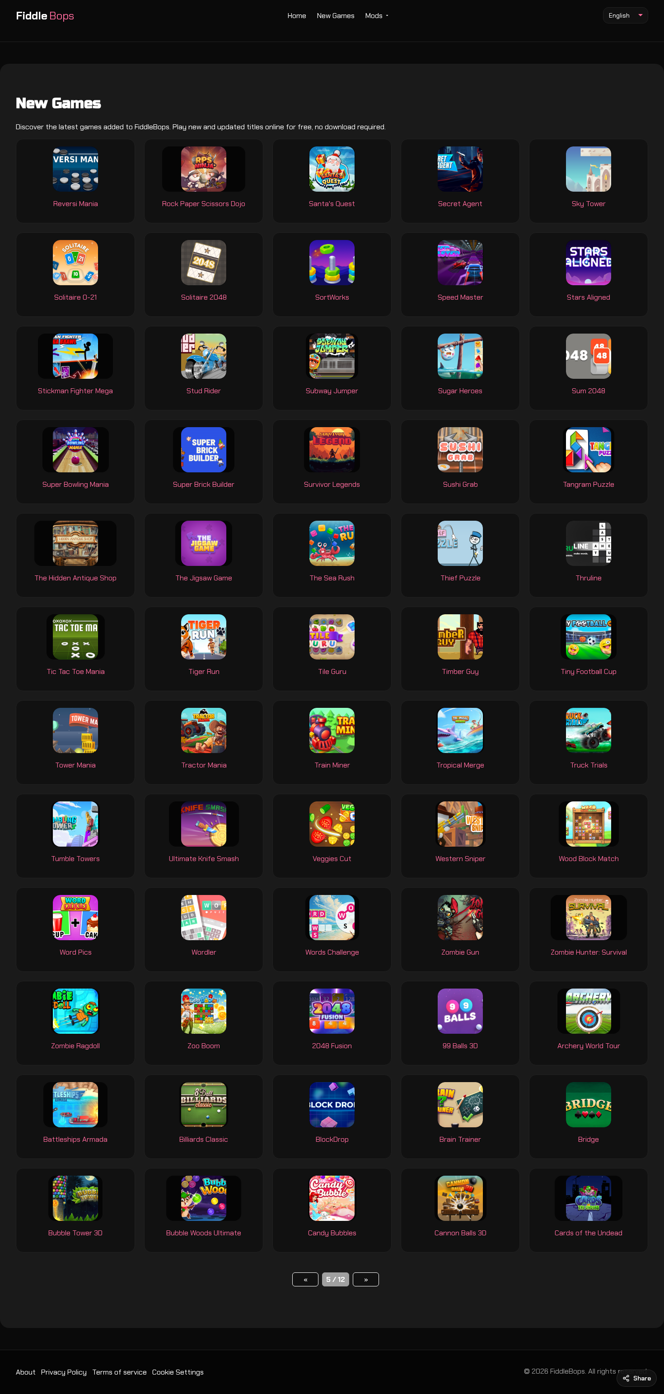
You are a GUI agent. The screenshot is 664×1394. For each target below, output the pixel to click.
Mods (374, 15)
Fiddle (45, 16)
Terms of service (119, 1372)
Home (297, 15)
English (619, 15)
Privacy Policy (64, 1372)
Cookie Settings (178, 1372)
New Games (336, 15)
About (26, 1372)
